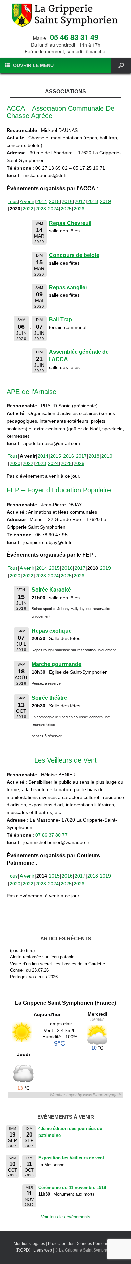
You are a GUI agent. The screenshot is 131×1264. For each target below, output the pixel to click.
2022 (28, 208)
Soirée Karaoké (51, 590)
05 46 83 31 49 (74, 37)
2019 (105, 201)
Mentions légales (29, 1243)
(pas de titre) (22, 950)
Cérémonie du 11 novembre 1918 (72, 1187)
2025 (66, 208)
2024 (53, 208)
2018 (92, 201)
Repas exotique (52, 631)
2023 (40, 208)
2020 (15, 463)
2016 (67, 201)
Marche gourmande (56, 664)
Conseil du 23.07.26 (29, 970)
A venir (27, 201)
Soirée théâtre (49, 698)
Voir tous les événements (65, 1216)
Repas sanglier (68, 287)
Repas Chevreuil (70, 223)
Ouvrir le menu (33, 65)
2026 (79, 208)
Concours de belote (74, 255)
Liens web (42, 1250)
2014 (41, 201)
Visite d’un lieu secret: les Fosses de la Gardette (57, 963)
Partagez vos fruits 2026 (34, 976)
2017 (80, 201)
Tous (13, 201)
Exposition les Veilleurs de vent (71, 1157)
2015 (54, 201)
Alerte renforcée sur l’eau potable (42, 956)
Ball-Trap (60, 319)
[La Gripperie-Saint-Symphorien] (65, 15)
